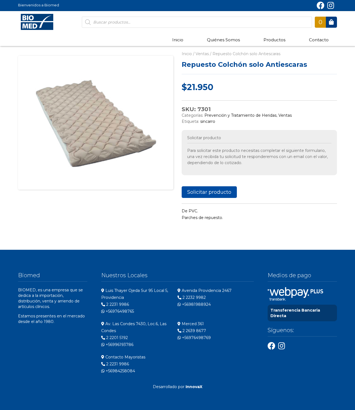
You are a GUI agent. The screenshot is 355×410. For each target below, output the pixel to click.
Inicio (177, 39)
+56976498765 (119, 311)
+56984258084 (120, 370)
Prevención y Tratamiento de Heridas (240, 115)
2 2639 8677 (193, 330)
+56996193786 (119, 344)
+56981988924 (196, 304)
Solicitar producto (209, 192)
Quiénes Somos (223, 39)
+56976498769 (196, 337)
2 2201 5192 (116, 337)
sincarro (207, 121)
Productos (274, 39)
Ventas (202, 53)
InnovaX (194, 386)
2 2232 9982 (193, 297)
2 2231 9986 (117, 304)
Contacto (319, 39)
